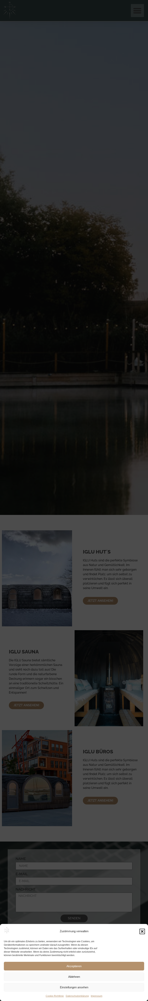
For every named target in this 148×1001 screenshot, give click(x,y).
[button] (142, 931)
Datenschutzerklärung (77, 996)
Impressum (96, 996)
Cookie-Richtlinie (55, 996)
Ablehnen (74, 976)
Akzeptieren (74, 966)
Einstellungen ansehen (74, 987)
